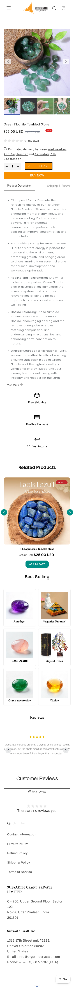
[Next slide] (66, 61)
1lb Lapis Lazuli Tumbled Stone (37, 549)
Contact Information (21, 834)
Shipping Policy (18, 862)
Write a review (37, 791)
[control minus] (6, 166)
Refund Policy (17, 853)
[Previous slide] (4, 512)
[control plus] (18, 166)
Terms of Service (19, 872)
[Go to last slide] (8, 61)
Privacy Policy (17, 844)
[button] (8, 8)
